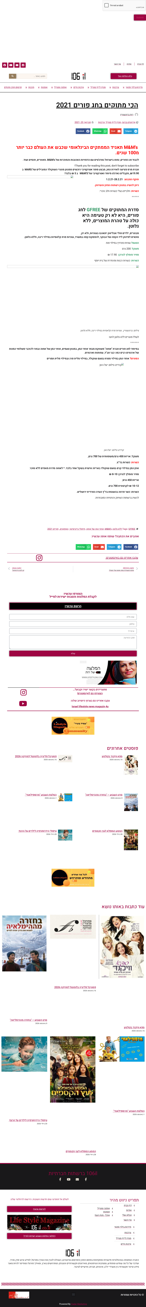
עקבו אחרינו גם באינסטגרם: (122, 558)
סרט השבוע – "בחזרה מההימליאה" (103, 795)
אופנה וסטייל (60, 87)
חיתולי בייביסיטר (77, 529)
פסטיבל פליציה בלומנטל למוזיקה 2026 (36, 756)
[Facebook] (23, 65)
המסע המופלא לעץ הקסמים (107, 831)
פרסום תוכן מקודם (13, 87)
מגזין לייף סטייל (98, 87)
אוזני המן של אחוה (95, 529)
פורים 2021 (52, 529)
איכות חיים (78, 87)
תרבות (31, 87)
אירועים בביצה (128, 122)
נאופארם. (63, 529)
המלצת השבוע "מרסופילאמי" (41, 795)
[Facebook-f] (85, 1179)
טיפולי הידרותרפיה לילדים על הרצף (37, 831)
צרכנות (115, 87)
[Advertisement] (73, 40)
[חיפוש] (12, 76)
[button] (130, 131)
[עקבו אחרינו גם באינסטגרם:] (39, 557)
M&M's (108, 529)
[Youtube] (10, 65)
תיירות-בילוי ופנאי (134, 87)
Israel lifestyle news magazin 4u (90, 706)
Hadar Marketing (79, 1304)
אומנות (44, 87)
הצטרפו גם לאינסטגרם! (90, 693)
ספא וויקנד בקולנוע (112, 756)
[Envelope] (17, 65)
